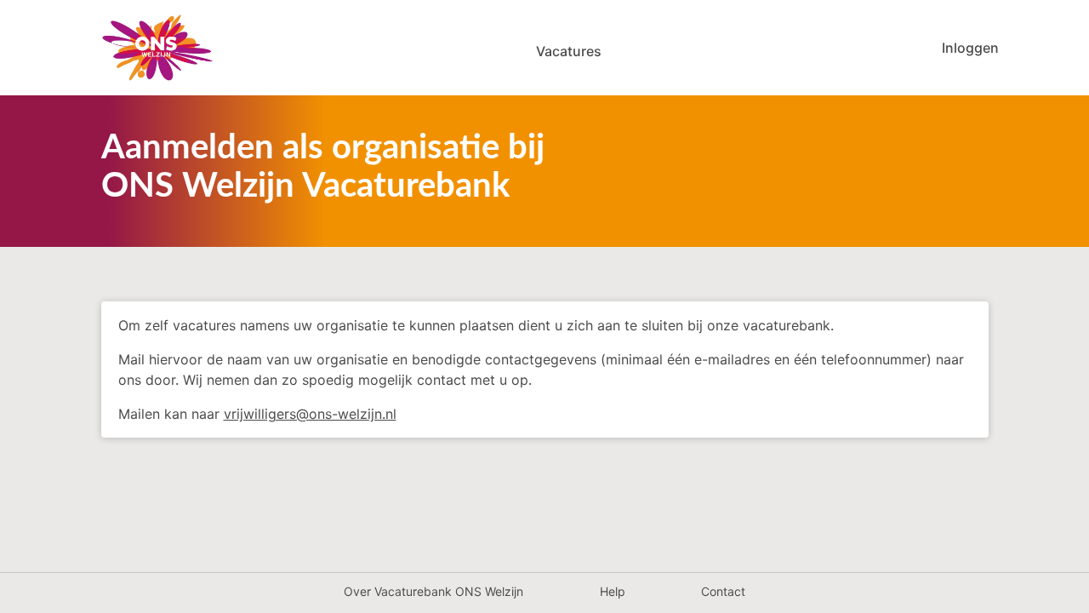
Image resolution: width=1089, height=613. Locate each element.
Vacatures (569, 51)
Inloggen (970, 47)
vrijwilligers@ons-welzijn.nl (310, 413)
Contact (723, 591)
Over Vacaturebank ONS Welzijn (433, 591)
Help (612, 591)
